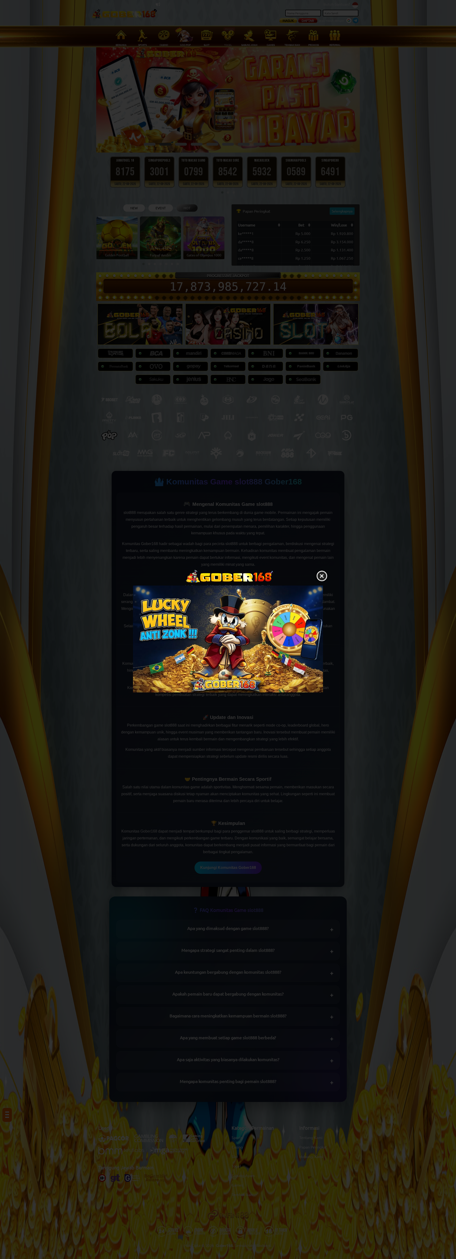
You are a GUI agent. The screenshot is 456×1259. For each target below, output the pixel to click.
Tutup (322, 576)
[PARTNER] (228, 638)
